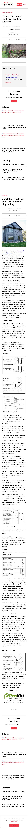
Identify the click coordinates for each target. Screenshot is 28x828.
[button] (3, 4)
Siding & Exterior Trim (7, 12)
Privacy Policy (14, 821)
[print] (25, 39)
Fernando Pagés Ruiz (14, 29)
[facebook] (9, 39)
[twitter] (14, 39)
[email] (19, 39)
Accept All (14, 825)
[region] (14, 822)
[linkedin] (11, 39)
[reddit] (16, 39)
